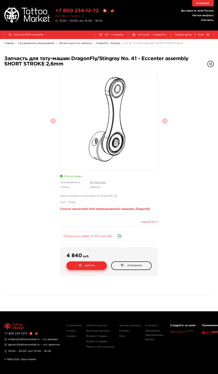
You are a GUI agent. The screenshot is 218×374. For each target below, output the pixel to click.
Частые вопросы (203, 15)
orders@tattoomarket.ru (24, 339)
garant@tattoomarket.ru (24, 345)
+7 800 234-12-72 (77, 11)
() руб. (144, 35)
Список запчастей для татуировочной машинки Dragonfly (105, 208)
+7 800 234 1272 (15, 333)
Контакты (207, 20)
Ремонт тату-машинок (100, 347)
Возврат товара (96, 336)
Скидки (71, 336)
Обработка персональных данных (154, 335)
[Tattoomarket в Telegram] (112, 11)
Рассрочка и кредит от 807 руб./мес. (88, 236)
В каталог (202, 3)
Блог (122, 336)
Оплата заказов (96, 325)
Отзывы (124, 331)
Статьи (70, 331)
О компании (74, 325)
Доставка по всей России (197, 11)
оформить (160, 35)
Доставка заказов (98, 331)
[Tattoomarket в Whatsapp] (105, 11)
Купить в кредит (97, 341)
